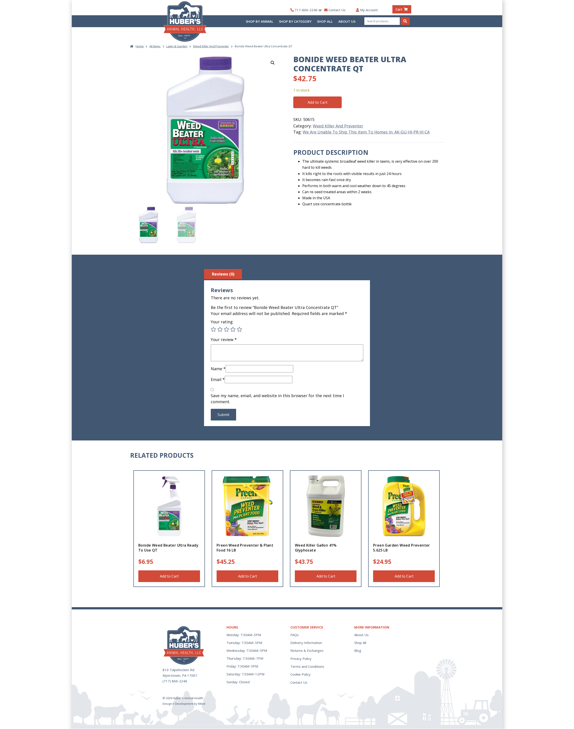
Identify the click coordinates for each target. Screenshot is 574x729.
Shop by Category (295, 21)
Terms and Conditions (307, 666)
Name (218, 368)
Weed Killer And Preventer (211, 46)
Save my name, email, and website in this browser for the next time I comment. (277, 398)
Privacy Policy (300, 658)
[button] (273, 63)
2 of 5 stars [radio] (220, 329)
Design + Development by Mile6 (184, 704)
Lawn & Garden (176, 46)
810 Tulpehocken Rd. (179, 670)
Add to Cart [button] (169, 576)
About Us (346, 21)
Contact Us (337, 10)
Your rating (222, 321)
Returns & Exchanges (307, 650)
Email (218, 379)
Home (140, 46)
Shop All (325, 21)
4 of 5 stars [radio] (233, 329)
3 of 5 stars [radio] (226, 329)
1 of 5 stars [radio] (213, 329)
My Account (369, 10)
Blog (357, 650)
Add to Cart (317, 102)
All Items (155, 46)
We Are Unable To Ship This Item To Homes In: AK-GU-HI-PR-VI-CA (366, 132)
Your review (224, 339)
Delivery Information (306, 642)
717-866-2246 (306, 10)
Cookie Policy (300, 674)
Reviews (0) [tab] (223, 274)
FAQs (294, 635)
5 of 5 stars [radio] (239, 329)
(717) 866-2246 (175, 681)
